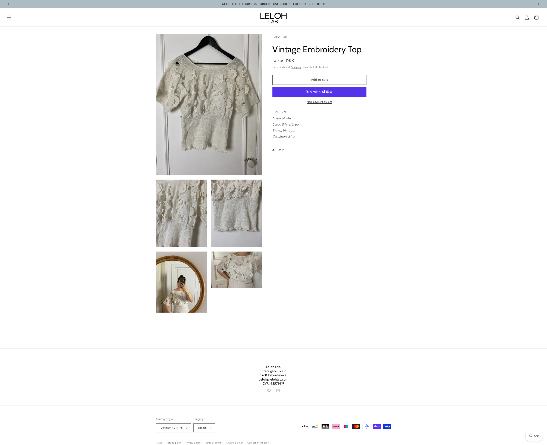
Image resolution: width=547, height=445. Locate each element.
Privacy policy (193, 443)
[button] (9, 17)
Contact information (258, 443)
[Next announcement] (538, 4)
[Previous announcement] (8, 4)
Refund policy (174, 443)
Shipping (296, 67)
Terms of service (213, 443)
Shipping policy (235, 443)
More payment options (319, 102)
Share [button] (280, 150)
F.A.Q (159, 443)
